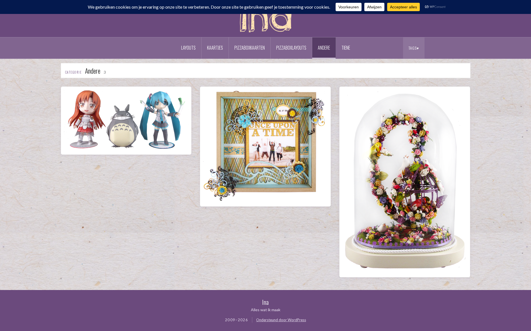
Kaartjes (215, 47)
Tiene (345, 47)
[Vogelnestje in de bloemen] (404, 270)
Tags (413, 48)
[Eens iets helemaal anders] (126, 148)
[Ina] (266, 33)
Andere (324, 47)
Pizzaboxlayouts (291, 47)
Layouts (188, 47)
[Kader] (265, 199)
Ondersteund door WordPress (281, 320)
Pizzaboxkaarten (249, 47)
